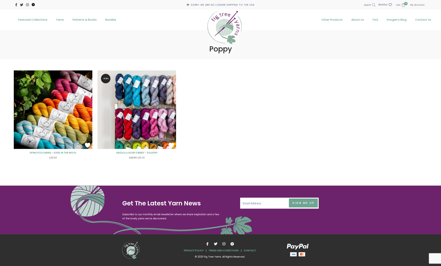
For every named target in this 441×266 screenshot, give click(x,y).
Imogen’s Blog (397, 20)
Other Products (332, 20)
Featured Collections (32, 20)
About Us (357, 20)
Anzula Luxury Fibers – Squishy (136, 152)
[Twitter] (215, 244)
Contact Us (423, 20)
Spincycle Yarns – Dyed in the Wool (53, 152)
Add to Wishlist (87, 145)
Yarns (60, 20)
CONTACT (250, 250)
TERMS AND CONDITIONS (223, 250)
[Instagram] (224, 244)
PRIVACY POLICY (194, 250)
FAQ (375, 20)
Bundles (110, 20)
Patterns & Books (85, 20)
